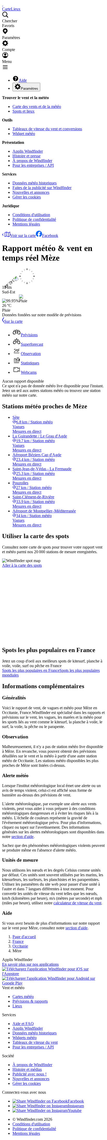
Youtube (75, 1110)
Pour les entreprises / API (33, 165)
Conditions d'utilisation (31, 214)
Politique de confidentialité (34, 219)
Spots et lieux (23, 111)
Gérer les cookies (26, 197)
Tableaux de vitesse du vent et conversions (47, 129)
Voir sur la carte (23, 235)
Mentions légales (26, 224)
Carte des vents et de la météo (36, 106)
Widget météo (23, 133)
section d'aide (22, 836)
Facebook (50, 235)
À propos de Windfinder (32, 160)
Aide (23, 80)
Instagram (76, 1106)
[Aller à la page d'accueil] (2, 4)
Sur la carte (13, 321)
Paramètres (29, 89)
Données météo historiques (34, 183)
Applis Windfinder (27, 151)
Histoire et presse (26, 156)
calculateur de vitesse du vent (77, 903)
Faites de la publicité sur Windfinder (41, 187)
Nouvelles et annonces (30, 192)
